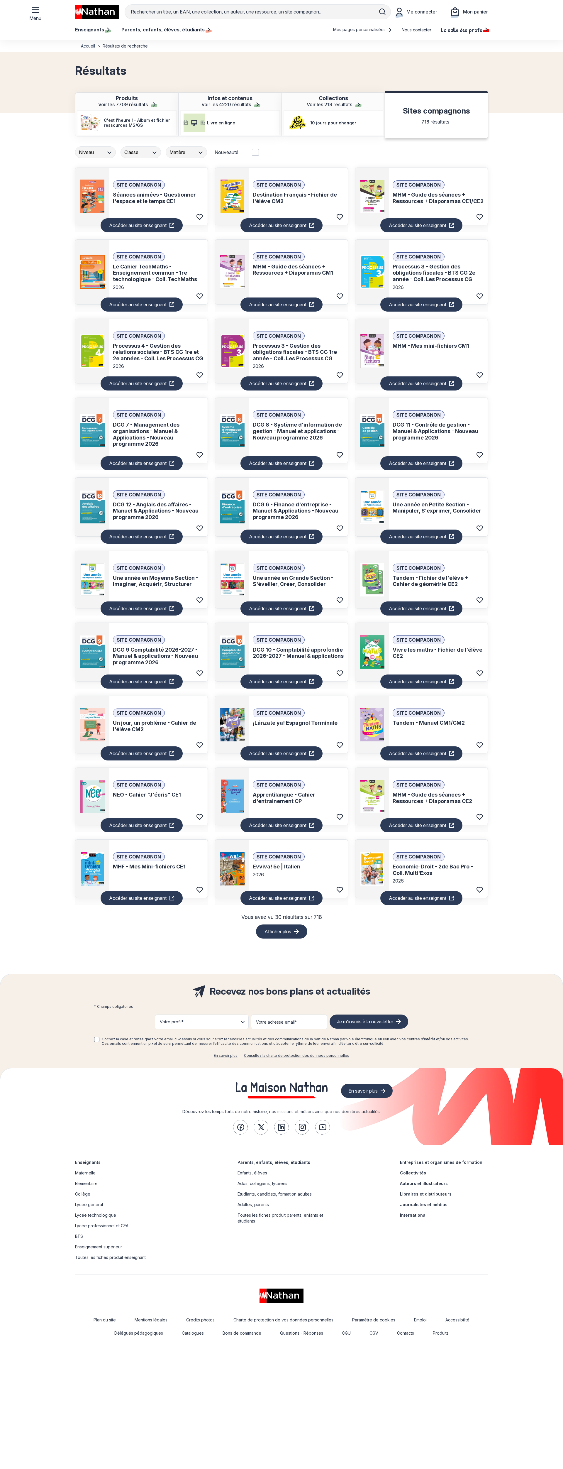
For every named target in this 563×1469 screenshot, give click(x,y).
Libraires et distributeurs (426, 1193)
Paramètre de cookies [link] (373, 1319)
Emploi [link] (420, 1319)
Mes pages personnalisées (360, 29)
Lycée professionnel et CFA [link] (101, 1225)
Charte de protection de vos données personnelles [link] (283, 1319)
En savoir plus (226, 1055)
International (413, 1215)
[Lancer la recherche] (382, 12)
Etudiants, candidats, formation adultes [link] (275, 1193)
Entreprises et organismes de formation (441, 1162)
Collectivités (413, 1172)
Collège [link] (82, 1193)
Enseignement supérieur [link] (98, 1246)
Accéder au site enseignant (138, 225)
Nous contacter (416, 29)
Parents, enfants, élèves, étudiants (274, 1162)
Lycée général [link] (89, 1204)
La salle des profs (461, 30)
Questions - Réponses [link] (301, 1333)
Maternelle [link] (85, 1172)
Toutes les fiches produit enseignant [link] (110, 1257)
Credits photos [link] (200, 1319)
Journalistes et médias (423, 1204)
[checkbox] (96, 1039)
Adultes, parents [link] (253, 1204)
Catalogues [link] (193, 1333)
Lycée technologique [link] (95, 1215)
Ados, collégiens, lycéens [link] (262, 1183)
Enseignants (88, 1162)
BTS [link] (79, 1236)
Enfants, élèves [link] (252, 1172)
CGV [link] (373, 1333)
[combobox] (96, 152)
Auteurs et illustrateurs (424, 1183)
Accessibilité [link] (457, 1319)
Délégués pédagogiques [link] (138, 1333)
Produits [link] (441, 1333)
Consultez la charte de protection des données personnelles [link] (296, 1055)
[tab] (126, 114)
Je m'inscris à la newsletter (365, 1022)
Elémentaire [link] (86, 1183)
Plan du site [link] (105, 1319)
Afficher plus (277, 931)
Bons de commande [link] (242, 1333)
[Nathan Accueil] (97, 12)
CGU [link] (346, 1333)
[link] (240, 1127)
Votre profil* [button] (172, 1021)
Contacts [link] (405, 1333)
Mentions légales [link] (151, 1319)
